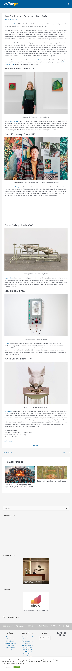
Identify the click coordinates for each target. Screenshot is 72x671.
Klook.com (36, 445)
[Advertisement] (36, 211)
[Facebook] (58, 633)
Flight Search (10, 641)
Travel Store (10, 645)
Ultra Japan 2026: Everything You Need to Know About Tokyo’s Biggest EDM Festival (20, 486)
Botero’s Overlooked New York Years (51, 481)
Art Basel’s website (34, 60)
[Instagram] (65, 633)
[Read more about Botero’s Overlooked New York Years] (52, 472)
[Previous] (26, 571)
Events (6, 19)
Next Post (66, 452)
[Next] (45, 571)
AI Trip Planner (10, 637)
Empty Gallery (8, 278)
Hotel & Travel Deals (10, 643)
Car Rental (10, 639)
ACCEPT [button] (17, 667)
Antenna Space (14, 121)
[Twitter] (61, 633)
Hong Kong (13, 19)
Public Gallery (8, 411)
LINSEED (7, 343)
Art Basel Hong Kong (10, 24)
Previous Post (7, 452)
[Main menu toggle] (68, 4)
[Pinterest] (60, 635)
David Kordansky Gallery (11, 187)
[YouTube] (64, 635)
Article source (8, 441)
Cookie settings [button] (7, 667)
